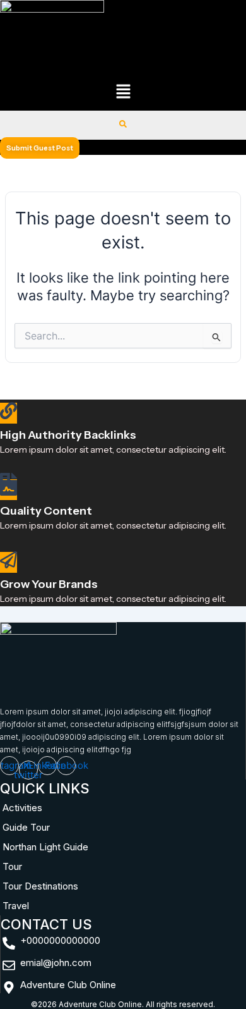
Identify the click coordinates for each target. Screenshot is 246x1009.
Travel (16, 906)
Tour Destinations (40, 886)
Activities (22, 808)
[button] (123, 92)
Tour (12, 866)
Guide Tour (26, 827)
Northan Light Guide (45, 847)
